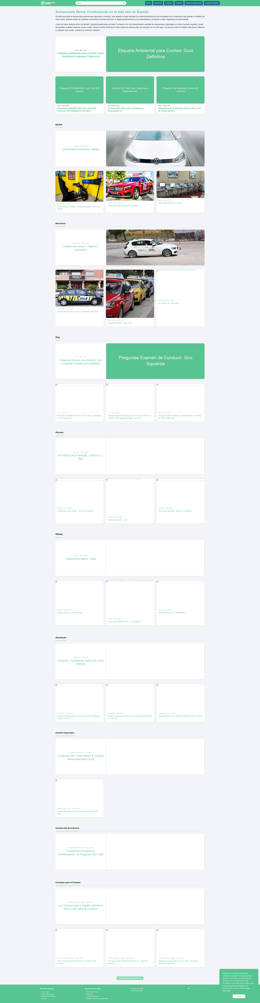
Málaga (59, 534)
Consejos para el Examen (68, 882)
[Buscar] (124, 3)
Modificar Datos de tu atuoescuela (97, 998)
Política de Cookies (47, 994)
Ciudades (168, 3)
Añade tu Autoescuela (194, 3)
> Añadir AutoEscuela (92, 992)
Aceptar (239, 996)
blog (57, 337)
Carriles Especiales (64, 733)
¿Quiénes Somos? (212, 3)
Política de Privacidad (48, 996)
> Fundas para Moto (136, 990)
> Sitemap (43, 998)
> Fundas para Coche (137, 988)
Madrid (58, 124)
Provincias (158, 3)
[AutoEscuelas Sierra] (48, 3)
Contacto (179, 3)
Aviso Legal (45, 992)
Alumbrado (60, 637)
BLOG (148, 3)
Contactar (89, 994)
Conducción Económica (67, 828)
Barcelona (60, 223)
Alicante (59, 432)
